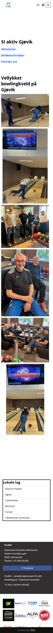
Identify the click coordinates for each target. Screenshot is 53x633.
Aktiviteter (8, 49)
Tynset (8, 511)
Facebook (28, 568)
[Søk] (38, 4)
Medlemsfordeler (12, 55)
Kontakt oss (9, 61)
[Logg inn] (43, 4)
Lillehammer (11, 500)
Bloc (33, 630)
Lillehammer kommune (17, 517)
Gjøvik (8, 494)
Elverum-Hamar (13, 488)
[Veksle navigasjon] (48, 4)
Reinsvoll (10, 506)
